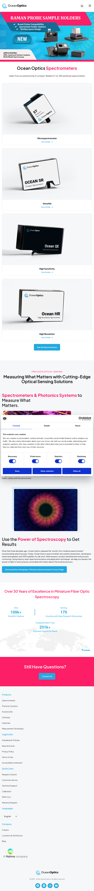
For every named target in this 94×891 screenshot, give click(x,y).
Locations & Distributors (12, 835)
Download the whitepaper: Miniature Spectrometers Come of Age (34, 569)
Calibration (6, 791)
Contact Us (47, 676)
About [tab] (77, 426)
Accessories (7, 712)
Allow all (76, 471)
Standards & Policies (11, 740)
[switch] (35, 461)
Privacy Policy (8, 751)
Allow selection (47, 471)
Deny (17, 471)
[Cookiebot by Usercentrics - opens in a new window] (80, 419)
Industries (6, 723)
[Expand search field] (82, 6)
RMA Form (6, 797)
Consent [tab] (16, 426)
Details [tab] (47, 426)
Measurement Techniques (13, 729)
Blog (4, 841)
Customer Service (10, 780)
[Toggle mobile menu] (90, 6)
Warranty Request (9, 803)
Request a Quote (9, 774)
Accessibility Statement (12, 763)
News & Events (8, 746)
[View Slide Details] (47, 37)
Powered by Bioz (7, 656)
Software (6, 717)
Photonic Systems (10, 706)
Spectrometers (8, 700)
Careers (5, 830)
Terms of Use (7, 757)
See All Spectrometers (47, 347)
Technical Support (9, 786)
